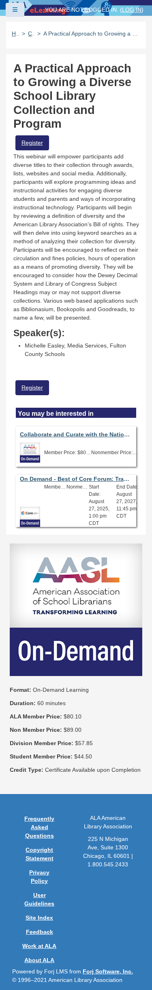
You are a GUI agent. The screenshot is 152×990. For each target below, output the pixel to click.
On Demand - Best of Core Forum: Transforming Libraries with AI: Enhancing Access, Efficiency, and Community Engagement (76, 479)
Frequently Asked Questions (39, 827)
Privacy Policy (39, 876)
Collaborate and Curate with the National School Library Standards (76, 434)
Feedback (39, 932)
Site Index (39, 917)
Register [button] (32, 142)
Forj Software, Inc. (108, 971)
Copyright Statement (40, 854)
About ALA (39, 960)
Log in (131, 9)
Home (15, 33)
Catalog (31, 33)
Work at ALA (39, 946)
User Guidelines (39, 899)
